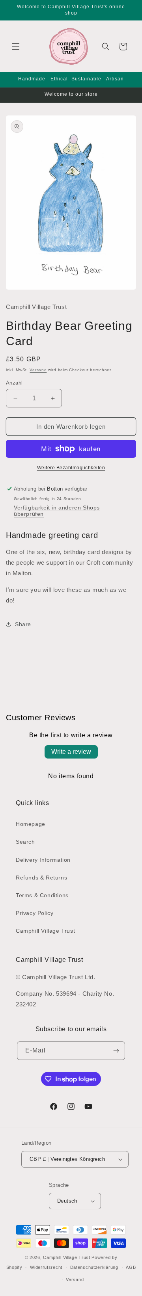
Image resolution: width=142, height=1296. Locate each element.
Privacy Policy (34, 913)
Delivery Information (43, 860)
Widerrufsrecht (46, 1267)
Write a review (71, 751)
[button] (15, 46)
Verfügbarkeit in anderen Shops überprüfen (57, 510)
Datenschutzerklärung (94, 1267)
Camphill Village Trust (45, 931)
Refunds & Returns (41, 877)
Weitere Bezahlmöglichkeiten (71, 467)
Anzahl (14, 383)
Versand (38, 370)
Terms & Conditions (42, 895)
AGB (131, 1267)
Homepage (30, 824)
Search (25, 842)
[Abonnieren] (116, 1050)
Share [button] (23, 624)
